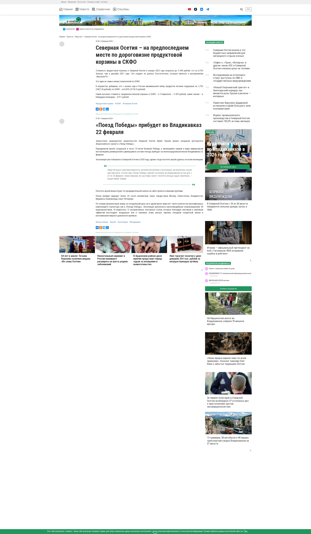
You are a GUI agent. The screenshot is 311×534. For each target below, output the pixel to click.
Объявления (72, 2)
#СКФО (118, 104)
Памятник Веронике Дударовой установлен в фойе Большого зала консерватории (232, 105)
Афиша (63, 2)
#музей (113, 222)
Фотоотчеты (82, 2)
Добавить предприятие (228, 289)
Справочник (103, 9)
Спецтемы (123, 9)
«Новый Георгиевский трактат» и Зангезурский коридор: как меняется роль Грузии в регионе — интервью (232, 92)
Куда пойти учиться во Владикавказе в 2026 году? (227, 149)
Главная (68, 9)
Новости (84, 9)
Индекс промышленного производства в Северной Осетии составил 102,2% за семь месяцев (231, 118)
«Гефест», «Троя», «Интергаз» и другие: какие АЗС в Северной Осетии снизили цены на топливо (231, 65)
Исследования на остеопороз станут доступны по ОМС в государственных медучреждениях (232, 78)
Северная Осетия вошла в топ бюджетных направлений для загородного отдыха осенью (229, 53)
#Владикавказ (135, 222)
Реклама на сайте (93, 2)
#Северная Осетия (130, 104)
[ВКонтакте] (97, 109)
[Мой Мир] (107, 109)
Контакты (104, 2)
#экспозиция (123, 222)
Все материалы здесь (228, 167)
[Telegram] (104, 109)
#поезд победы (102, 222)
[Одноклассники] (100, 109)
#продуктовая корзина (104, 104)
